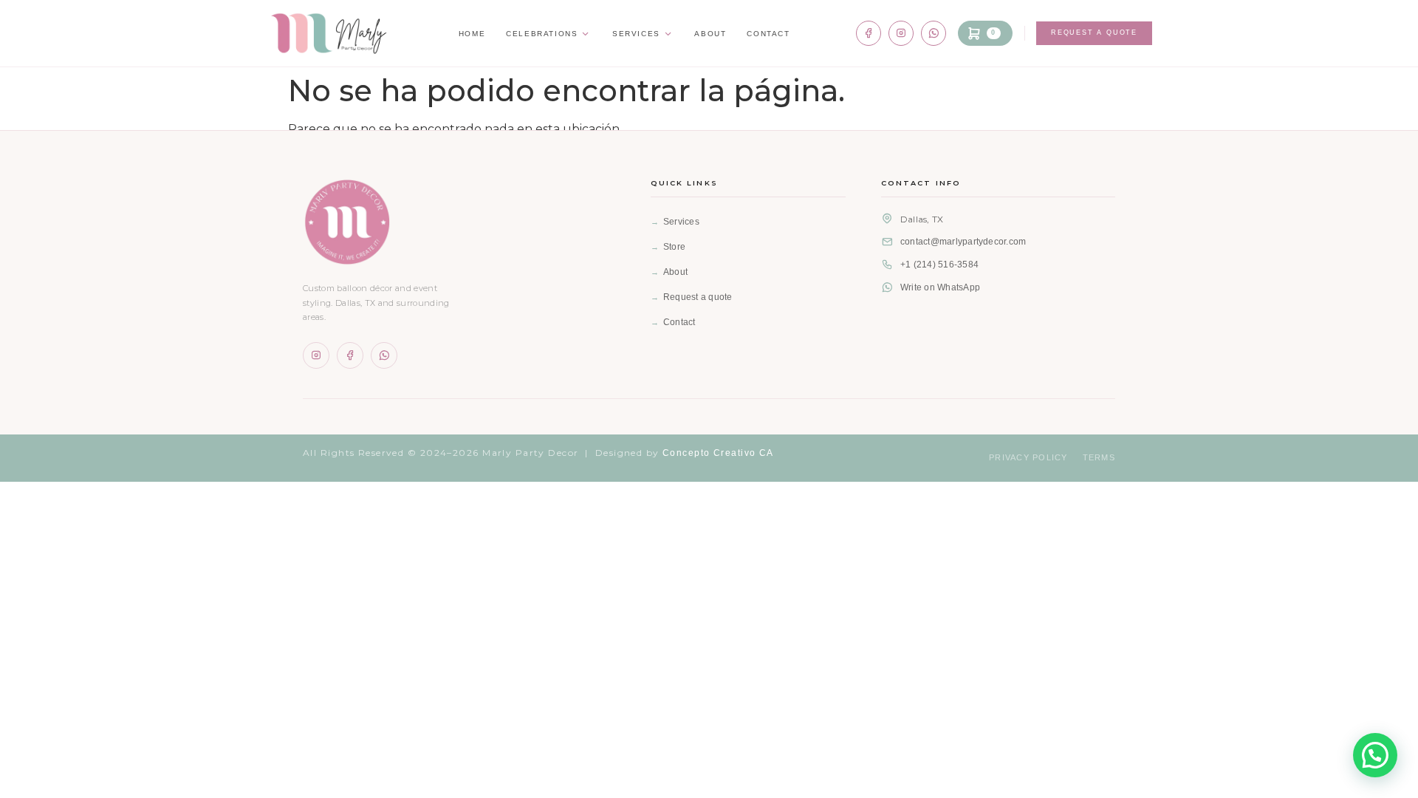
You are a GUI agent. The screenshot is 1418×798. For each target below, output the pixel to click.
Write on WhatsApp (940, 287)
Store (674, 247)
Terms (1099, 457)
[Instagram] (901, 33)
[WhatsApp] (933, 33)
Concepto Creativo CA (718, 453)
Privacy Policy (1028, 457)
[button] (1375, 755)
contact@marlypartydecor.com (963, 241)
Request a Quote (1094, 32)
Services (636, 34)
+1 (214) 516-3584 (939, 264)
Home (472, 34)
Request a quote (698, 297)
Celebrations (542, 34)
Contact (768, 34)
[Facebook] (868, 33)
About (710, 34)
